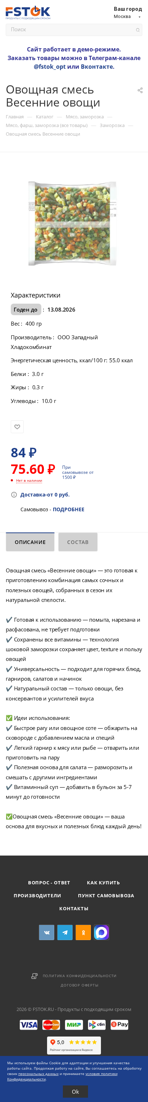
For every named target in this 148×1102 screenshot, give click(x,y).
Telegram (65, 932)
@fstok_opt (50, 67)
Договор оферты (79, 985)
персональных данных (38, 1073)
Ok (75, 1091)
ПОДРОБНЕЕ (68, 509)
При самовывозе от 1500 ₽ (78, 472)
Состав (78, 542)
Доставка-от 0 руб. (45, 494)
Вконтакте (97, 67)
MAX (101, 932)
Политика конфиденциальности (80, 975)
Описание (30, 542)
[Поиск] (138, 30)
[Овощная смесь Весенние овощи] (74, 223)
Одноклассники (83, 932)
